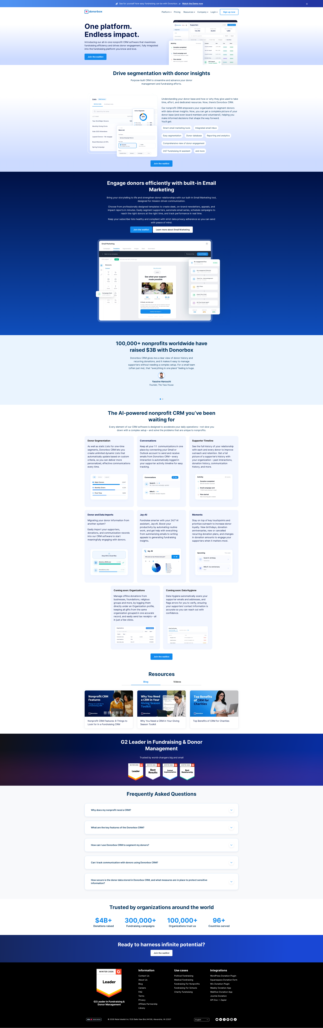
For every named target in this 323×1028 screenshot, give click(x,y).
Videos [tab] (177, 681)
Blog (140, 984)
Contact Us (143, 975)
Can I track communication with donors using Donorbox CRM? (124, 862)
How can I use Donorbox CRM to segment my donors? (120, 845)
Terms (141, 996)
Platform (166, 12)
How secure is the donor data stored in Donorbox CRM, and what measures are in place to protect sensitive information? (149, 881)
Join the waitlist (95, 57)
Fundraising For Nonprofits (187, 984)
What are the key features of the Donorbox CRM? (117, 827)
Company (202, 12)
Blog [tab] (145, 681)
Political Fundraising (183, 975)
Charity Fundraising (183, 992)
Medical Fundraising (183, 980)
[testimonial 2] (162, 399)
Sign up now (229, 12)
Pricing (177, 12)
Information (146, 970)
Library (141, 1008)
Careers (142, 988)
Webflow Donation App (221, 992)
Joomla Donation (218, 996)
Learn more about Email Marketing (173, 229)
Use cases (181, 970)
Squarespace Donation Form (223, 980)
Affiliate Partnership (147, 1004)
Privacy (141, 1000)
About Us (142, 980)
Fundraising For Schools (185, 988)
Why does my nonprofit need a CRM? (111, 810)
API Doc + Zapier (218, 1000)
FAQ (140, 992)
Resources (188, 12)
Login (213, 12)
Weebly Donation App (220, 988)
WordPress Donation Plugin (223, 975)
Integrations (218, 970)
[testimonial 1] (160, 399)
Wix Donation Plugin (220, 984)
